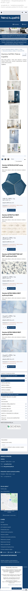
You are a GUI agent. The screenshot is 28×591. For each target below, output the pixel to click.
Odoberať (4, 449)
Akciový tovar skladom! (8, 373)
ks (5, 210)
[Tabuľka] (8, 159)
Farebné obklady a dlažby (8, 397)
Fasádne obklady (6, 408)
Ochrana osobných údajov (6, 549)
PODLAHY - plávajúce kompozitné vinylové (10, 418)
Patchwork (4, 401)
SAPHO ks (3, 415)
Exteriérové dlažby (6, 411)
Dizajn (3, 380)
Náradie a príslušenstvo (8, 404)
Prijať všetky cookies (17, 588)
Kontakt (2, 522)
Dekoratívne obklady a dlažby (10, 394)
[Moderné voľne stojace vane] (14, 33)
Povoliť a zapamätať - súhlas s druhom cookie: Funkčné (9, 511)
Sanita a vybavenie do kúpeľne (9, 413)
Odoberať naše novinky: (6, 442)
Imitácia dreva (5, 385)
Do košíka (12, 210)
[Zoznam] (5, 159)
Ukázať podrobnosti (5, 587)
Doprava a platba (4, 534)
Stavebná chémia (6, 406)
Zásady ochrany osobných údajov (15, 584)
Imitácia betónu (5, 383)
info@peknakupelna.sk (9, 466)
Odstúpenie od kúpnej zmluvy (7, 547)
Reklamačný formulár (5, 542)
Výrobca (3, 378)
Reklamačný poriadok (5, 539)
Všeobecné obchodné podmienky (8, 537)
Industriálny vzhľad (7, 392)
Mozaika (3, 399)
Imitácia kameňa (5, 390)
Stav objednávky (4, 524)
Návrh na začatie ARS (5, 544)
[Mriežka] (2, 159)
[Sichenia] (14, 428)
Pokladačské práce (5, 529)
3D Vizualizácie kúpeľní (6, 527)
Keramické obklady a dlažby (9, 375)
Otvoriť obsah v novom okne (10, 515)
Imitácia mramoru (6, 387)
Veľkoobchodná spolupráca (7, 532)
